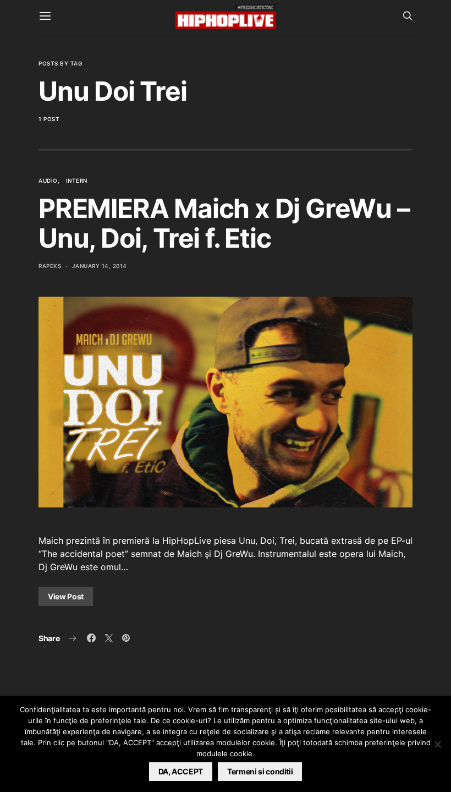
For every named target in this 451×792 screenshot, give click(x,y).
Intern (76, 180)
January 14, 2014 (99, 266)
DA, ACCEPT (181, 771)
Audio (48, 180)
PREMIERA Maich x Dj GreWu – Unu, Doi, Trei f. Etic (224, 223)
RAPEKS (49, 266)
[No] (437, 744)
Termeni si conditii (260, 771)
